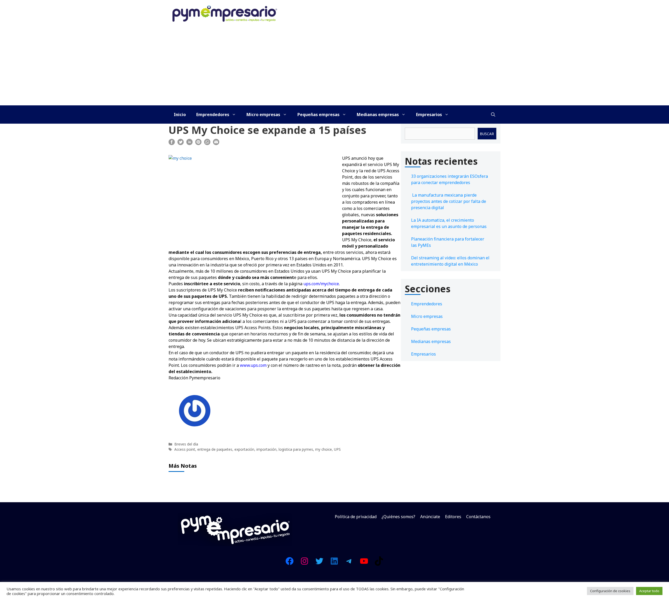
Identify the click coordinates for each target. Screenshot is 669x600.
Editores (453, 516)
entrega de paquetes (214, 449)
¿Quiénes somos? (398, 516)
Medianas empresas (378, 114)
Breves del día (186, 444)
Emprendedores (212, 114)
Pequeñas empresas (318, 114)
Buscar (487, 133)
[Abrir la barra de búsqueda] (493, 114)
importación (266, 449)
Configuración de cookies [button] (610, 590)
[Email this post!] (216, 143)
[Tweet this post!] (180, 143)
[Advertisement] (334, 66)
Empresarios (429, 114)
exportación (244, 449)
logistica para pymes (296, 449)
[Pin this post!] (198, 143)
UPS (337, 449)
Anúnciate (430, 516)
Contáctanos (478, 516)
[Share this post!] (172, 143)
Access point (184, 449)
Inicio (180, 114)
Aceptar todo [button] (649, 590)
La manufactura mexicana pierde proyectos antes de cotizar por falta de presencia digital (448, 201)
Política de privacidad (356, 516)
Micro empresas (263, 114)
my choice (323, 449)
